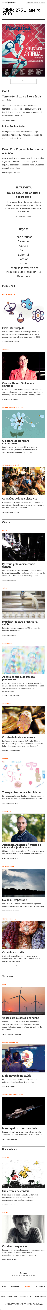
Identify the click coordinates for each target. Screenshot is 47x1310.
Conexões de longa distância (19, 499)
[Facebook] (13, 1275)
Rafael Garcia (10, 580)
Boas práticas (23, 237)
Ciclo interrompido (13, 328)
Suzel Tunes (10, 120)
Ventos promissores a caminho (20, 1018)
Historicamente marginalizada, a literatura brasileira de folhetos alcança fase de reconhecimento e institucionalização (20, 1197)
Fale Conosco (40, 1286)
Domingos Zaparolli (13, 1034)
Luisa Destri (10, 1204)
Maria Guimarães (11, 966)
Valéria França (11, 1260)
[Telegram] (28, 1275)
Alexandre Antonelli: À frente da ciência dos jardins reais (21, 846)
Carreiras (24, 241)
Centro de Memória (40, 1296)
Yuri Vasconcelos (12, 1139)
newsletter (33, 2)
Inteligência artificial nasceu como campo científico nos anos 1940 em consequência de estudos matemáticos (22, 135)
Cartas (23, 246)
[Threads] (25, 1275)
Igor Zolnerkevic (12, 911)
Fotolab (24, 259)
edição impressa (41, 2)
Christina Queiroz (25, 216)
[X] (15, 1275)
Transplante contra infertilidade (21, 792)
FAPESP (3, 1296)
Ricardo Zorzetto (12, 695)
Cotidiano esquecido (14, 1246)
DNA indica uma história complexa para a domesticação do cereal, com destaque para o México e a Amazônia (21, 959)
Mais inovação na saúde (16, 1076)
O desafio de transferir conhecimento (15, 442)
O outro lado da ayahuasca (18, 737)
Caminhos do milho (13, 952)
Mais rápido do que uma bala (19, 1128)
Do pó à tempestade (14, 900)
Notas (23, 263)
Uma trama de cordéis (15, 1191)
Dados (23, 250)
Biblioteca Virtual (25, 1296)
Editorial (23, 255)
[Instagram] (18, 1275)
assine (28, 2)
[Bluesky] (22, 1275)
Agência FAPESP (12, 1296)
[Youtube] (31, 1275)
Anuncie (27, 1286)
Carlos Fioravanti (12, 803)
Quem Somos (15, 1286)
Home (4, 1286)
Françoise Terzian (12, 173)
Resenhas (23, 276)
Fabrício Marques (12, 341)
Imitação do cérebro (14, 126)
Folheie (23, 81)
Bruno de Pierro (11, 399)
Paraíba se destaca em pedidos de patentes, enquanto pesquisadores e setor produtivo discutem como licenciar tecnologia (20, 450)
